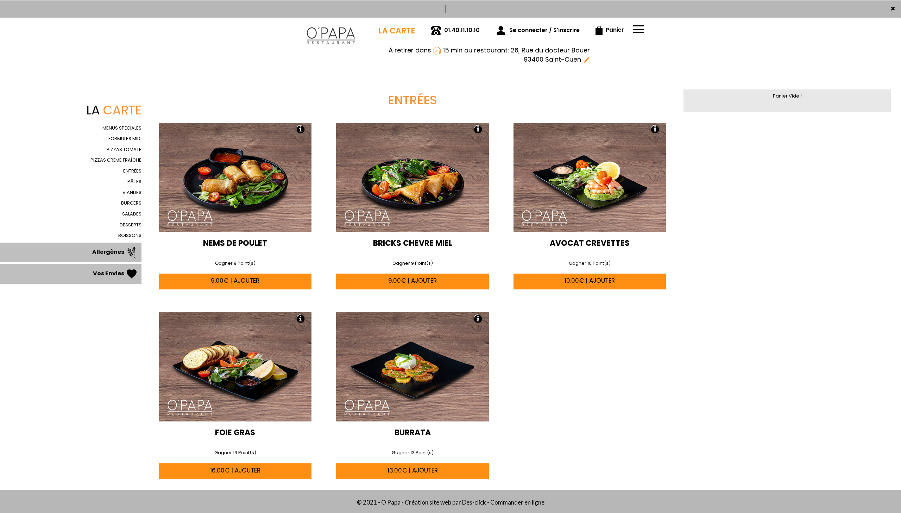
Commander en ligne (517, 502)
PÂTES (134, 181)
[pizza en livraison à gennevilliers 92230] (331, 27)
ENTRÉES (132, 171)
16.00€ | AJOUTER (235, 470)
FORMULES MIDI (124, 138)
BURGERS (131, 203)
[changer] (586, 59)
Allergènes (108, 252)
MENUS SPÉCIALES (121, 128)
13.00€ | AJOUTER (413, 470)
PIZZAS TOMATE (124, 149)
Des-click (474, 502)
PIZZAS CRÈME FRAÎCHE (115, 160)
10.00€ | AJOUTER (590, 280)
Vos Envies (109, 273)
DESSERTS (130, 224)
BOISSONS (129, 235)
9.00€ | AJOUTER (235, 280)
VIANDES (131, 192)
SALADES (131, 214)
